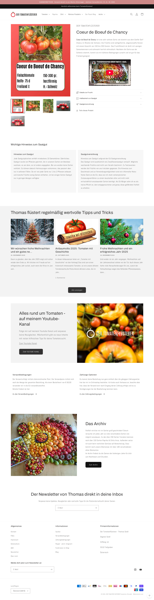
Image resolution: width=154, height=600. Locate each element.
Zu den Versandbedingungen (23, 394)
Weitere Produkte (74, 14)
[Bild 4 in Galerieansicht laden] (63, 106)
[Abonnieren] (96, 508)
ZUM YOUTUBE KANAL (31, 352)
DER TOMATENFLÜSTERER (113, 594)
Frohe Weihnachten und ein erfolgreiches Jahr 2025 (116, 250)
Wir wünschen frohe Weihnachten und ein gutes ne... (30, 250)
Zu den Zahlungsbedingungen (91, 394)
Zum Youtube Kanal (28, 343)
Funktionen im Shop (62, 548)
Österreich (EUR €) (19, 591)
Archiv (101, 14)
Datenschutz (15, 544)
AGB (12, 548)
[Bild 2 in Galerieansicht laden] (33, 106)
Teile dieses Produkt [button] (86, 110)
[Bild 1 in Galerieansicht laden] (18, 106)
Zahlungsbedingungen (63, 540)
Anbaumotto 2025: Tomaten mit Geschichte (74, 250)
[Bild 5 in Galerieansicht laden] (18, 121)
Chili (62, 14)
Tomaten (45, 14)
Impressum (14, 540)
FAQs (12, 536)
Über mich (14, 556)
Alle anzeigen (77, 290)
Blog (57, 552)
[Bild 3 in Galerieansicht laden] (48, 106)
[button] (45, 14)
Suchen (58, 532)
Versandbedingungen (62, 536)
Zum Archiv (93, 465)
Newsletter (15, 552)
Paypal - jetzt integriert (64, 544)
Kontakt (13, 532)
